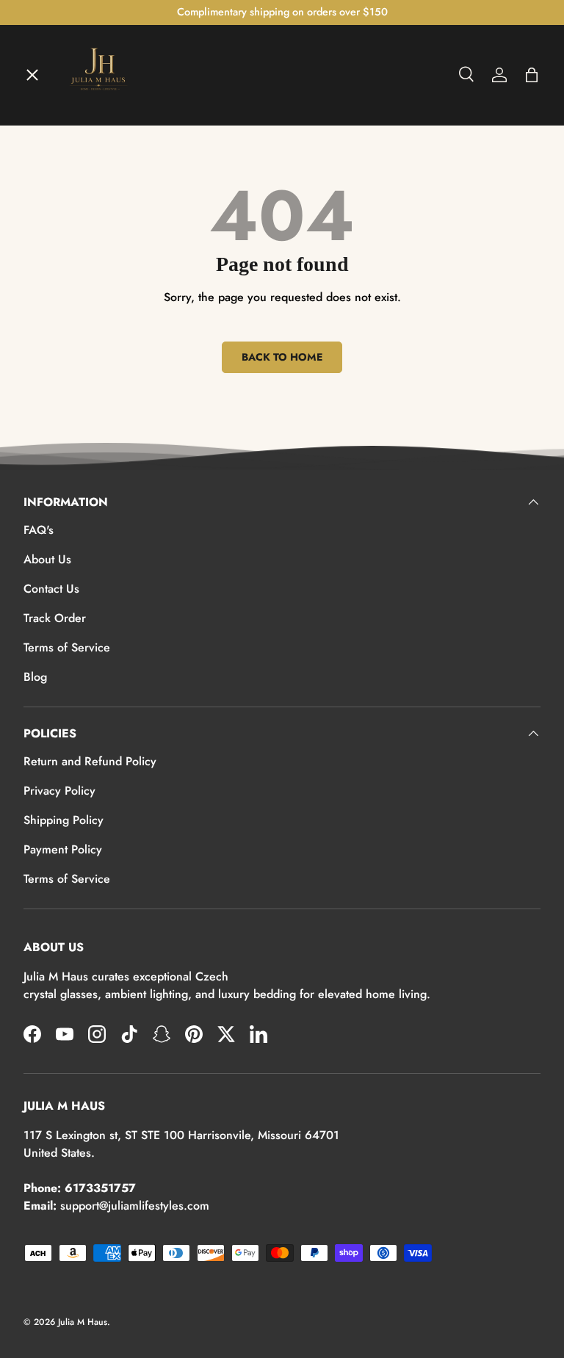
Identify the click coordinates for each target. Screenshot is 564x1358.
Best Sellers (68, 421)
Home (51, 100)
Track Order (55, 618)
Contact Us (51, 588)
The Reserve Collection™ (103, 368)
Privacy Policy (59, 790)
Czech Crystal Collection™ (107, 314)
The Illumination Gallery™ (106, 261)
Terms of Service (67, 647)
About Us (47, 559)
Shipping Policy (64, 820)
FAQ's (39, 529)
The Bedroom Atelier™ (98, 207)
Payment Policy (63, 849)
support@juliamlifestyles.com (134, 1205)
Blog (35, 676)
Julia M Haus (82, 1322)
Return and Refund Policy (90, 761)
